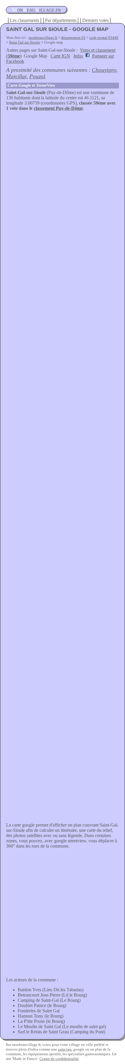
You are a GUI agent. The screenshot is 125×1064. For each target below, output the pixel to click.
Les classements (24, 20)
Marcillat (16, 76)
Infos (78, 55)
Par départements (60, 20)
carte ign (65, 1049)
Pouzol (37, 76)
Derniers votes (95, 20)
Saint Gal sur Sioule (24, 42)
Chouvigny (104, 70)
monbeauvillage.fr (42, 37)
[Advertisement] (62, 176)
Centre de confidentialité (59, 1058)
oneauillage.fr (36, 9)
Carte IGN (60, 55)
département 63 (73, 37)
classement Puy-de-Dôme (58, 108)
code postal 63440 (103, 37)
